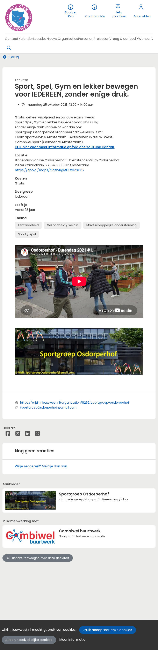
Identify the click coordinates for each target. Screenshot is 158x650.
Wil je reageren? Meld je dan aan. (41, 466)
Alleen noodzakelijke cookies (28, 639)
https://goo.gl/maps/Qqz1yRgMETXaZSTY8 (49, 170)
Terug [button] (13, 57)
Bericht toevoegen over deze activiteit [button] (40, 558)
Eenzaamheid (28, 225)
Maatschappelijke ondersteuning (111, 225)
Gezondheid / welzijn (62, 225)
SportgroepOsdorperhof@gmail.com (48, 407)
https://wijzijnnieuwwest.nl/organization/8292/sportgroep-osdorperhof (74, 403)
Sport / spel (27, 234)
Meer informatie (72, 639)
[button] (12, 38)
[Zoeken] (9, 48)
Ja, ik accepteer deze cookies (107, 630)
